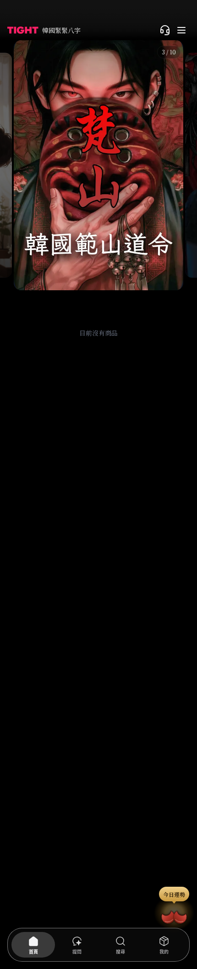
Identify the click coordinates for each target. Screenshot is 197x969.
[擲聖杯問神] (174, 915)
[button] (98, 165)
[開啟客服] (165, 30)
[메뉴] (181, 30)
